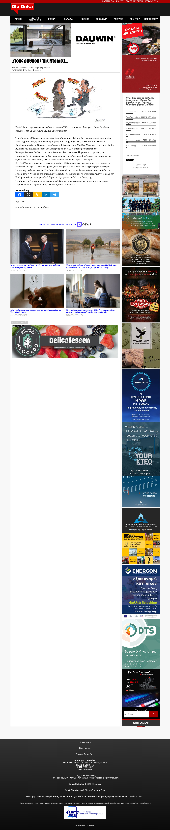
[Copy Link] (37, 194)
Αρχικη (19, 19)
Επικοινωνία (85, 742)
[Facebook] (19, 194)
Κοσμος (85, 19)
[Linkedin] (46, 194)
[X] (28, 194)
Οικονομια (101, 19)
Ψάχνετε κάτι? (141, 710)
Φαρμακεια (108, 1)
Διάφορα (38, 70)
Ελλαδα (68, 19)
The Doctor (28, 70)
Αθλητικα (135, 19)
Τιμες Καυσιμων (134, 1)
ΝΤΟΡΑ (15, 322)
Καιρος (120, 1)
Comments (141, 165)
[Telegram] (54, 194)
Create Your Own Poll (141, 168)
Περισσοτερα (151, 19)
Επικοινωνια (151, 1)
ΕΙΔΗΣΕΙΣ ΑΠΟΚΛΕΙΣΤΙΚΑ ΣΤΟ (57, 224)
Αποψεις (118, 19)
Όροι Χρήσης (85, 748)
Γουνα (51, 19)
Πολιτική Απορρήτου (85, 754)
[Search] (153, 714)
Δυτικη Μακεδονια (35, 19)
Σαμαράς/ (23, 322)
